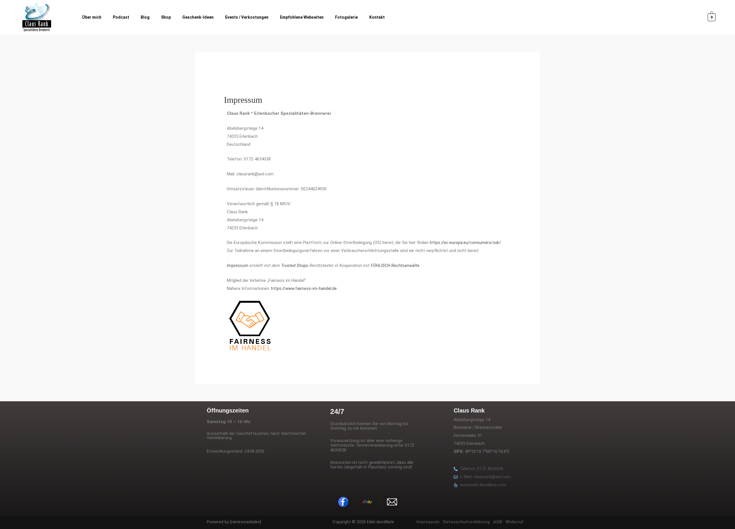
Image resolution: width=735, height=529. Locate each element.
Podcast (121, 17)
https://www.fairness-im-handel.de (304, 288)
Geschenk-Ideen (198, 17)
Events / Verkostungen (246, 17)
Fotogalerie (346, 17)
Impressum (237, 265)
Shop (166, 17)
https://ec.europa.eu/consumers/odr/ (465, 242)
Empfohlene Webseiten (302, 17)
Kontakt (377, 17)
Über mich (91, 17)
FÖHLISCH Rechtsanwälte (395, 265)
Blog (145, 17)
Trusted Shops (294, 265)
